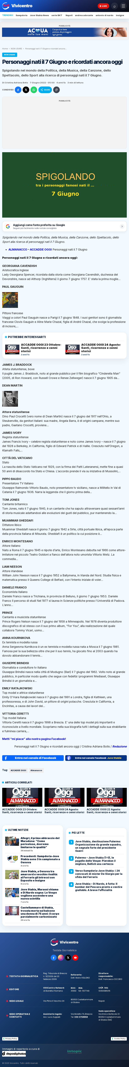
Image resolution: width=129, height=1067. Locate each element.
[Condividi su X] (26, 90)
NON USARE (16, 48)
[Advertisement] (64, 125)
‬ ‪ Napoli (69, 15)
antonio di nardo (104, 15)
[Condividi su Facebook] (18, 90)
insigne (120, 15)
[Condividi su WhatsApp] (34, 90)
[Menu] (123, 6)
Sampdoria (21, 15)
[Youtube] (75, 958)
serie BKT (56, 15)
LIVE (104, 6)
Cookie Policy (120, 1039)
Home (5, 48)
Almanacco (36, 770)
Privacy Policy (11, 1039)
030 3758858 (81, 1017)
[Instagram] (61, 958)
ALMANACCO (18, 249)
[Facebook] (54, 958)
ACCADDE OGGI (41, 249)
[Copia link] (56, 90)
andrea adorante (84, 15)
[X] (68, 958)
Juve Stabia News (39, 15)
